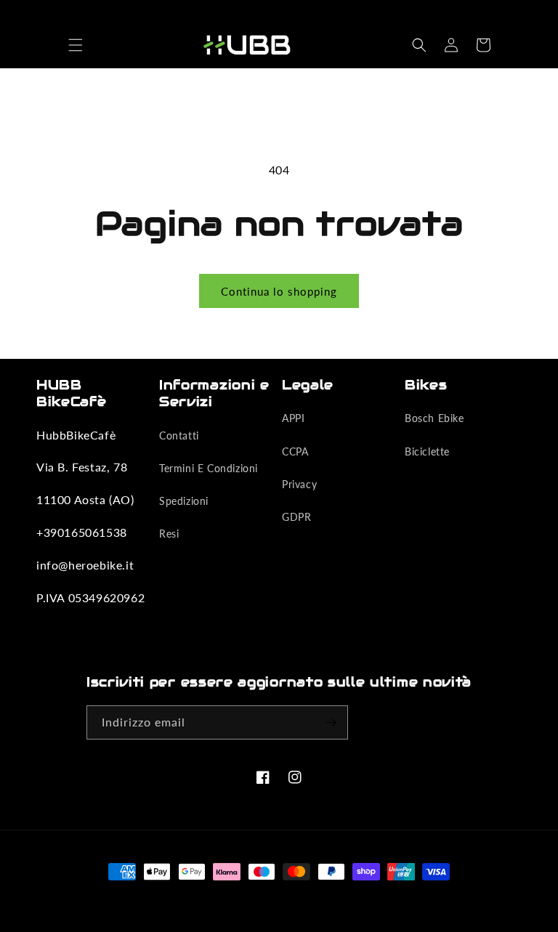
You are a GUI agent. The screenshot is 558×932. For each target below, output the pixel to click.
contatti (179, 435)
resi (169, 533)
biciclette (427, 451)
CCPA (295, 451)
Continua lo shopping (279, 291)
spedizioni (184, 501)
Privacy (299, 484)
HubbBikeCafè (256, 898)
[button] (76, 45)
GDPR (296, 517)
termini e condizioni (208, 468)
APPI (293, 418)
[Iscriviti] (331, 722)
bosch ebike (434, 418)
